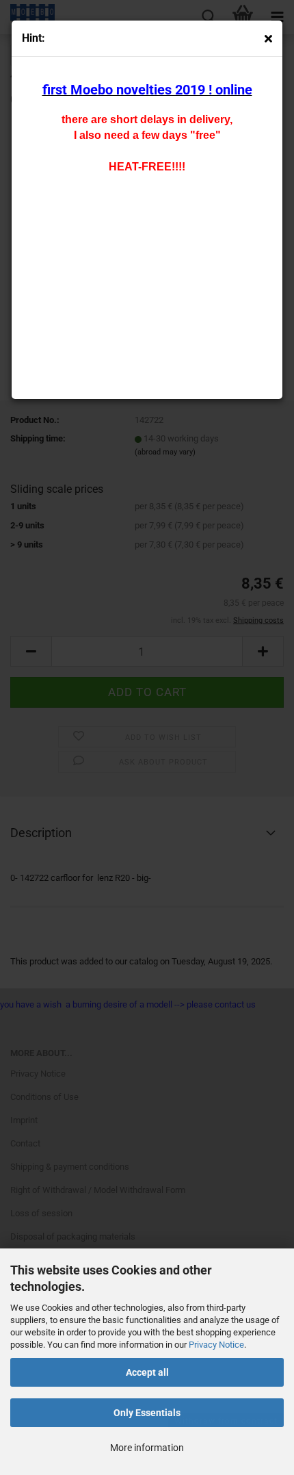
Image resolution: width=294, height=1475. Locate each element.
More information (147, 1447)
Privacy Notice (216, 1344)
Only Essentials (147, 1412)
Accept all (147, 1372)
